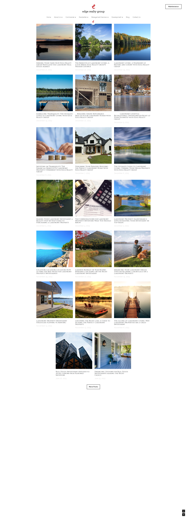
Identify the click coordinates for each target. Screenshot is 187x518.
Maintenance (173, 6)
